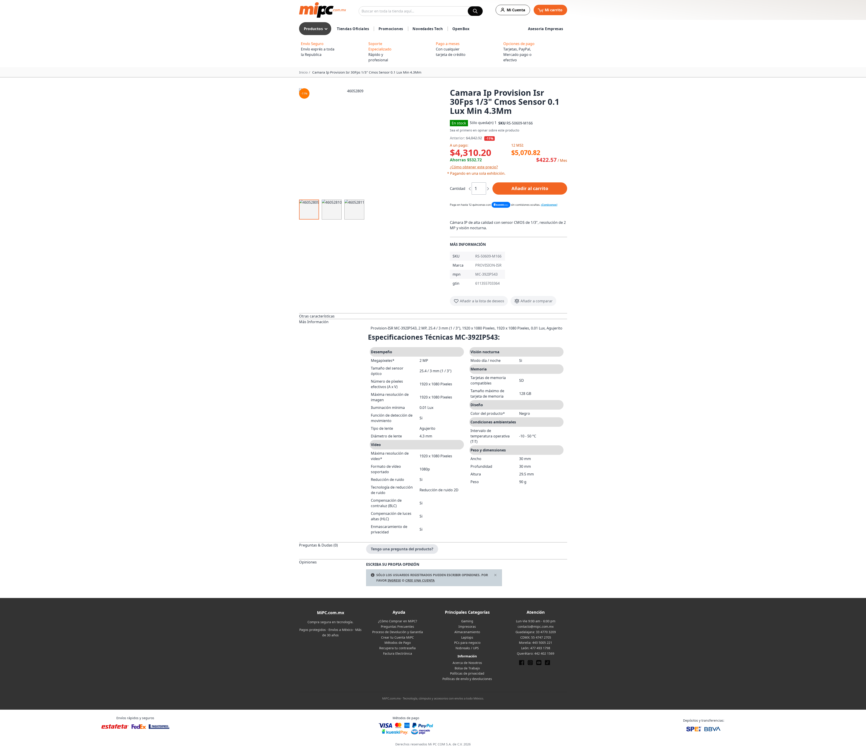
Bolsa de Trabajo (467, 668)
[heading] (332, 316)
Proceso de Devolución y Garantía (397, 632)
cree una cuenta (420, 580)
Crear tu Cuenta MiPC (397, 637)
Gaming (467, 621)
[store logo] (322, 10)
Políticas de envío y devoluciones (467, 679)
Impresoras (467, 626)
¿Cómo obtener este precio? (474, 167)
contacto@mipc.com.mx (536, 626)
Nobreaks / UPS (467, 648)
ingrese (394, 580)
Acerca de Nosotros (467, 663)
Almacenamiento (467, 632)
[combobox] (421, 11)
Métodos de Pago (397, 642)
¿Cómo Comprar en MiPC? (397, 621)
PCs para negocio (467, 642)
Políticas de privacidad (467, 673)
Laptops (467, 637)
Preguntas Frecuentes (397, 626)
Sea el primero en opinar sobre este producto (484, 130)
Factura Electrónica (397, 653)
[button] (372, 142)
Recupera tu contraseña (397, 648)
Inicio (303, 72)
